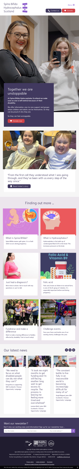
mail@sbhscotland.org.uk (63, 457)
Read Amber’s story (20, 186)
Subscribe (73, 431)
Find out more (55, 467)
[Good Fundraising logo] (51, 443)
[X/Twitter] (70, 350)
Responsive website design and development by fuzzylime (39, 464)
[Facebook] (66, 350)
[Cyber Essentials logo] (28, 443)
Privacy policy (30, 462)
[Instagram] (73, 350)
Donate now (17, 121)
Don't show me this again (66, 467)
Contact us (55, 10)
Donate (70, 10)
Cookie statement (40, 462)
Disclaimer (50, 462)
